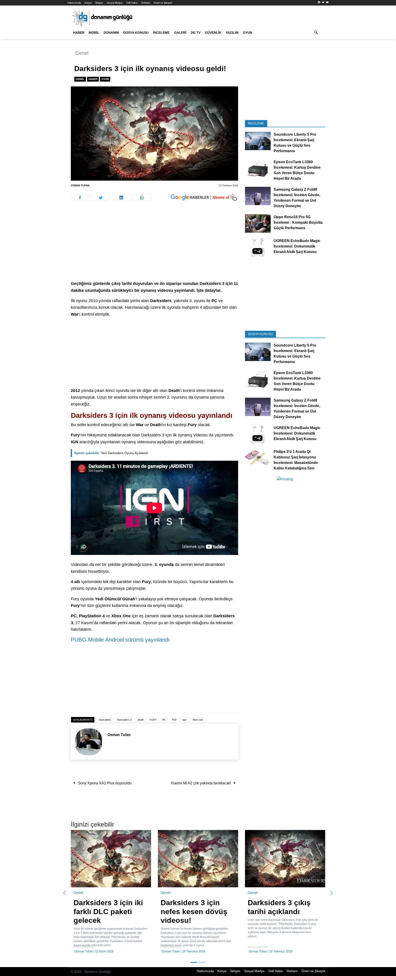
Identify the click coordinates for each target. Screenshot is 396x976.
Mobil (94, 32)
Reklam (145, 2)
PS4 (174, 719)
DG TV (196, 32)
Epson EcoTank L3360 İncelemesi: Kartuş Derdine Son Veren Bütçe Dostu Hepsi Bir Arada (297, 170)
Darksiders (105, 719)
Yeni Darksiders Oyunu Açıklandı (111, 453)
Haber (78, 32)
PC (164, 719)
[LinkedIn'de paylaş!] (121, 197)
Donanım (111, 32)
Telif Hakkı (132, 2)
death (141, 719)
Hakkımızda (74, 2)
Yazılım (232, 32)
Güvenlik (213, 32)
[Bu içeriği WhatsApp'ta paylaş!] (142, 197)
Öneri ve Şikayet (163, 2)
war (184, 719)
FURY (153, 719)
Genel (81, 53)
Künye (88, 2)
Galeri (180, 32)
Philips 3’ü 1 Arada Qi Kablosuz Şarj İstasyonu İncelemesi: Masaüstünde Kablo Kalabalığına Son (296, 459)
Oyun (247, 32)
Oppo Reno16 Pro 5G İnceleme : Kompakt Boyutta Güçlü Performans (298, 222)
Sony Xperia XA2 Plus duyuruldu (105, 783)
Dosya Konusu (136, 32)
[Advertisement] (46, 82)
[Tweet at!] (101, 197)
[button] (64, 893)
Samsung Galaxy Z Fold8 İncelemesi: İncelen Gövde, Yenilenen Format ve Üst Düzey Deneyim (297, 197)
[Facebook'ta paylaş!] (80, 197)
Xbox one (197, 719)
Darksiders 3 (124, 719)
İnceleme (161, 32)
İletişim (99, 2)
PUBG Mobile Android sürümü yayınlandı (120, 640)
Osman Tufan (80, 185)
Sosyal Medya (114, 2)
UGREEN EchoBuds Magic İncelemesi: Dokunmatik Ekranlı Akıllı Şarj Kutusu (297, 246)
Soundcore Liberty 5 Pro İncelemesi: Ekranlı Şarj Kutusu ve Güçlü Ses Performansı (295, 142)
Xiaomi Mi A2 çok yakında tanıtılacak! (201, 783)
